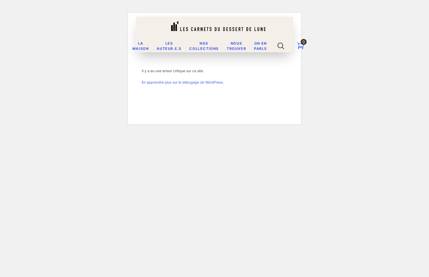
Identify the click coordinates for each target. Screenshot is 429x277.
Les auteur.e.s (169, 46)
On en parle (260, 46)
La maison (140, 46)
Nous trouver (236, 46)
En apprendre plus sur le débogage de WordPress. (183, 82)
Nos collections (204, 46)
